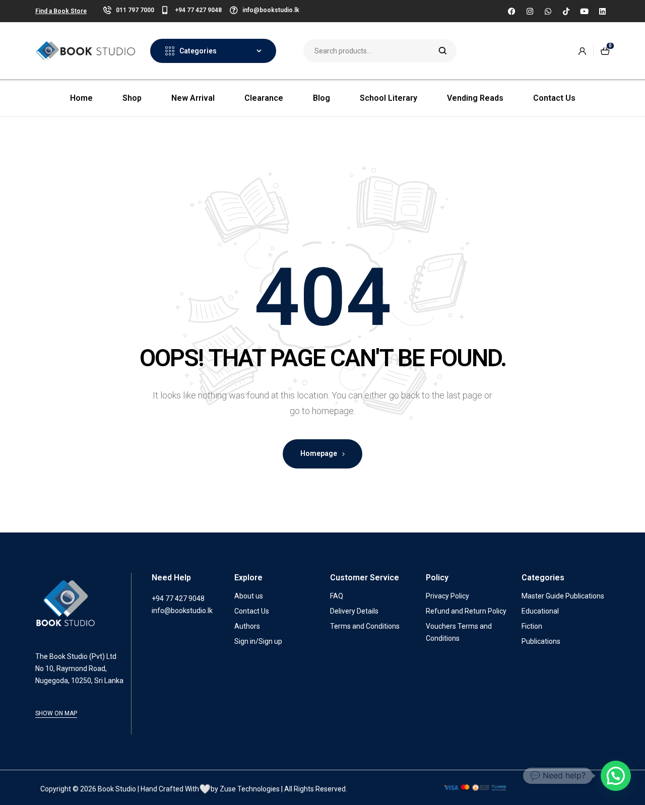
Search (443, 50)
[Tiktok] (565, 11)
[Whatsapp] (547, 11)
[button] (616, 776)
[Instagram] (529, 11)
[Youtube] (584, 11)
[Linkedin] (602, 11)
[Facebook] (511, 11)
